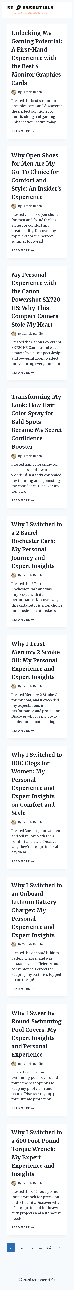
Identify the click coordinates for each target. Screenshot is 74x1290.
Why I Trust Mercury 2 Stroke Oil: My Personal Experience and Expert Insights (35, 660)
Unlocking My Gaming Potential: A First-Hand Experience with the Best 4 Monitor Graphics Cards (36, 57)
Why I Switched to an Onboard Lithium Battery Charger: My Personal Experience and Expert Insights (36, 910)
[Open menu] (63, 10)
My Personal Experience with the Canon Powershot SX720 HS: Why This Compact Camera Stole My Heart (35, 299)
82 (49, 1247)
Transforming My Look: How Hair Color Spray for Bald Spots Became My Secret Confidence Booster (36, 421)
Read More (22, 131)
